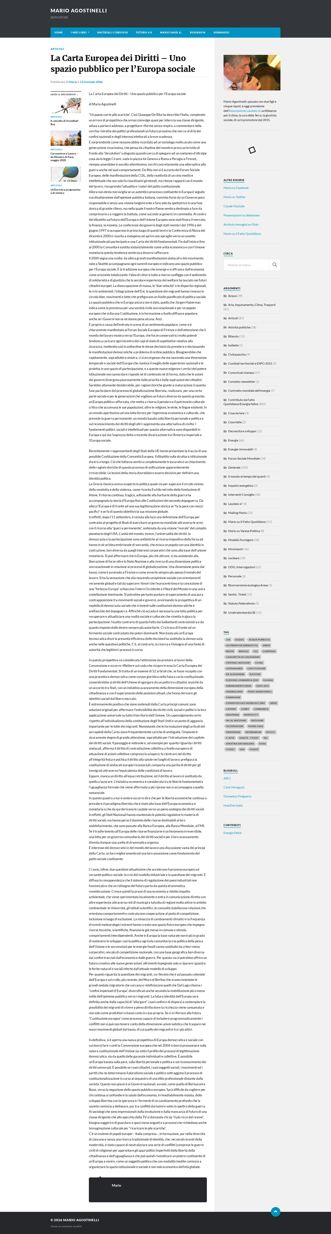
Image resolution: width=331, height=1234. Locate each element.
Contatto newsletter (241, 381)
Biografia (198, 32)
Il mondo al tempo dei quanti (247, 476)
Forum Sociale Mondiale (244, 458)
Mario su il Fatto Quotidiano (242, 233)
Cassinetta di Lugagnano (243, 657)
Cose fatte (235, 422)
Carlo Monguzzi (234, 787)
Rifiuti (270, 732)
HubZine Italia (233, 805)
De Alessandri (235, 674)
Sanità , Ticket (237, 594)
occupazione (234, 726)
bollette (233, 345)
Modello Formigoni (240, 540)
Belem (230, 651)
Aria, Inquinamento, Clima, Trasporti (252, 304)
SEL (266, 738)
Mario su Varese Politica (244, 531)
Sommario (221, 32)
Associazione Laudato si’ (244, 110)
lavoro (231, 709)
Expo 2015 (262, 686)
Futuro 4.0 (144, 32)
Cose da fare (236, 413)
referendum (253, 732)
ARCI (227, 778)
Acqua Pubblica (259, 639)
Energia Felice (233, 832)
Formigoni (233, 697)
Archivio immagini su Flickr (241, 224)
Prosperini (233, 732)
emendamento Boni (239, 686)
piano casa (255, 726)
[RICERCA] (274, 265)
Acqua (232, 295)
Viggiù (254, 749)
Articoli (57, 48)
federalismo (234, 691)
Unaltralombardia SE (242, 612)
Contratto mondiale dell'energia (249, 390)
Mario (73, 82)
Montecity (251, 714)
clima (259, 662)
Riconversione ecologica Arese (248, 585)
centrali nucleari (238, 662)
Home (59, 32)
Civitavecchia (237, 354)
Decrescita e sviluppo (242, 431)
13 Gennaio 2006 (91, 82)
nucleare (233, 558)
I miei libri (79, 32)
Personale (234, 576)
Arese (266, 645)
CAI (256, 651)
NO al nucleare (236, 720)
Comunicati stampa (241, 372)
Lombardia (261, 709)
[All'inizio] (275, 1212)
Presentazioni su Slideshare (242, 215)
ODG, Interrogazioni (241, 567)
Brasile (244, 651)
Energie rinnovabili (240, 449)
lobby (245, 709)
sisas (262, 743)
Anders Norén (72, 1226)
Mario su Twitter (234, 197)
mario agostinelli (79, 10)
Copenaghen (234, 668)
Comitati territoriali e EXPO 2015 (250, 363)
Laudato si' (235, 503)
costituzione (256, 668)
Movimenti (235, 549)
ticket (230, 749)
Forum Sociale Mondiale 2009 (245, 703)
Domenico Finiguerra (237, 796)
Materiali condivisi (112, 32)
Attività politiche (239, 327)
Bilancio (233, 336)
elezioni (255, 674)
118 (228, 639)
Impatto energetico (240, 485)
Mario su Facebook (236, 187)
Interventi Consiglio (241, 494)
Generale (234, 467)
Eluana (268, 680)
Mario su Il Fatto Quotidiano (247, 521)
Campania (269, 651)
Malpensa (232, 714)
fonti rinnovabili (260, 691)
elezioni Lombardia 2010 (242, 680)
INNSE (273, 703)
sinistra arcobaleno (240, 743)
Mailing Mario (237, 512)
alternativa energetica (242, 645)
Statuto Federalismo (241, 603)
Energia (233, 440)
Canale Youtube (234, 206)
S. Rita (230, 738)
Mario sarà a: (171, 32)
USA (242, 749)
